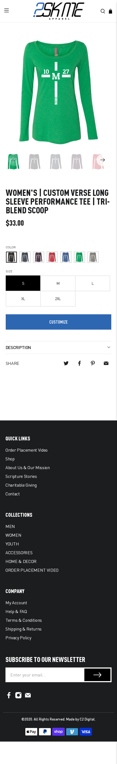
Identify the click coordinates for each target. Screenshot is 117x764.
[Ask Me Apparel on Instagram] (18, 697)
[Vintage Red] (52, 257)
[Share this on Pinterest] (93, 363)
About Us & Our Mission (27, 467)
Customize (58, 321)
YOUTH (12, 544)
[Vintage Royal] (66, 257)
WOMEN (13, 535)
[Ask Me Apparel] (58, 11)
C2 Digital (87, 719)
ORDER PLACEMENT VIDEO (32, 570)
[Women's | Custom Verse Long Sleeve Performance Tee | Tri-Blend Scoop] (59, 92)
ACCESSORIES (18, 552)
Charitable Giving (20, 485)
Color (11, 247)
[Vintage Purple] (38, 257)
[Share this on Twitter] (66, 363)
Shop (10, 458)
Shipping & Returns (23, 629)
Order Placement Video (26, 450)
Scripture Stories (21, 476)
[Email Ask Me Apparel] (27, 697)
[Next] (103, 160)
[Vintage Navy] (25, 257)
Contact (12, 493)
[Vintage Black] (11, 257)
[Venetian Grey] (93, 257)
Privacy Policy (18, 637)
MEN (10, 526)
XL (23, 298)
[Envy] (79, 257)
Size (9, 271)
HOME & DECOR (20, 561)
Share (12, 363)
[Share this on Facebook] (79, 363)
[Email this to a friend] (106, 363)
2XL (58, 298)
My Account (16, 602)
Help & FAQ (16, 611)
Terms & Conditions (23, 620)
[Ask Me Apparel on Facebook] (8, 697)
